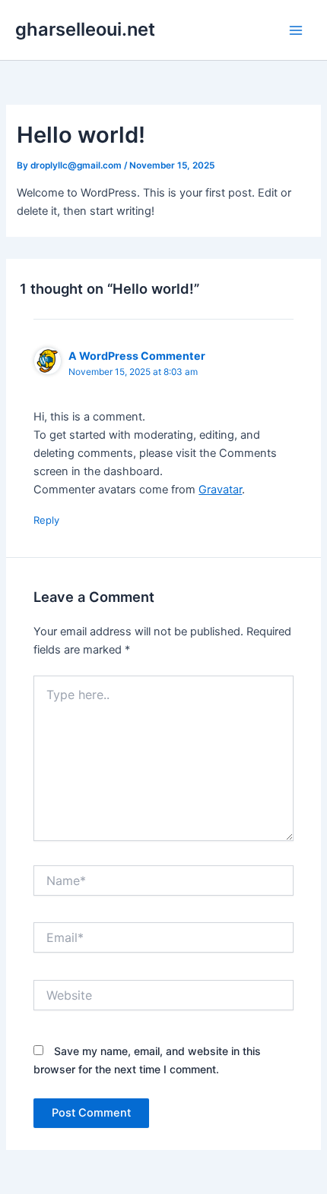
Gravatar (220, 489)
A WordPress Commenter (136, 355)
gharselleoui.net (85, 29)
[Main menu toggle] (296, 30)
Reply (46, 520)
